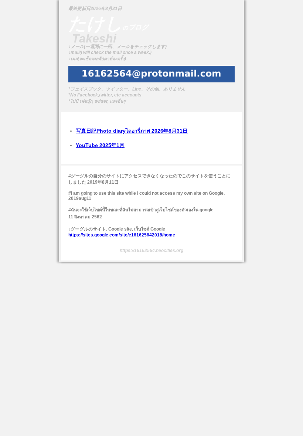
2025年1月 (100, 145)
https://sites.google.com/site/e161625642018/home (121, 235)
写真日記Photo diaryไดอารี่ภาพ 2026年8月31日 (132, 131)
